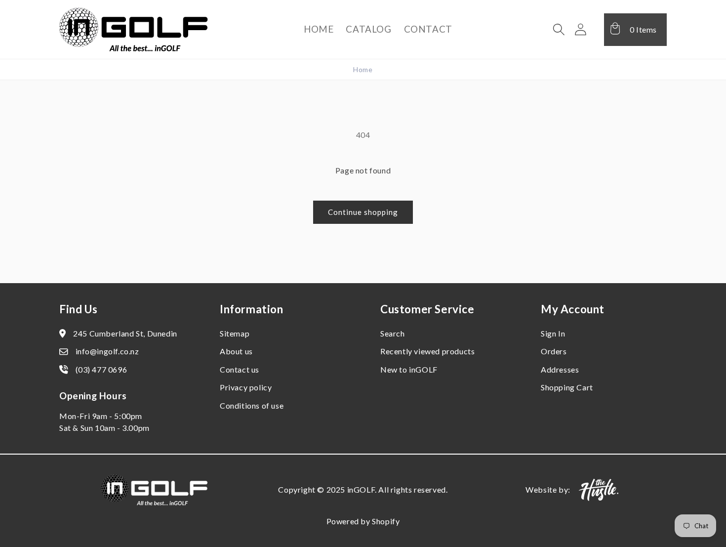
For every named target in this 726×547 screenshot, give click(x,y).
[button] (559, 30)
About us (236, 351)
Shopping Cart (567, 387)
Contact (428, 29)
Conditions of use (251, 405)
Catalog (368, 29)
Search (392, 333)
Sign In (553, 333)
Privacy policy (246, 387)
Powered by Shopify (363, 521)
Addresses (560, 369)
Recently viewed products (427, 351)
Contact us (239, 369)
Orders (554, 351)
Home (318, 29)
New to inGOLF (409, 369)
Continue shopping (363, 212)
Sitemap (234, 333)
